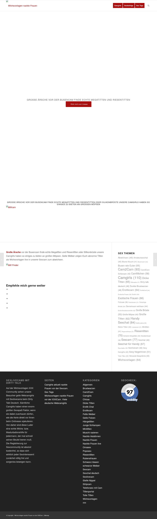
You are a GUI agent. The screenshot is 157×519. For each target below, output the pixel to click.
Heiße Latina (141, 323)
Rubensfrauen (90, 458)
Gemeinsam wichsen (137, 306)
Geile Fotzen (89, 417)
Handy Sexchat (129, 320)
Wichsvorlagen (129, 360)
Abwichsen (125, 257)
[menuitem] (117, 5)
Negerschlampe (128, 331)
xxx (84, 502)
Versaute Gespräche (139, 356)
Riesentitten (88, 454)
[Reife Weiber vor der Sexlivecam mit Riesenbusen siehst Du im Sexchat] (155, 259)
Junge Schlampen (91, 425)
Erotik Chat (88, 406)
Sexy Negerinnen (140, 351)
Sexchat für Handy (131, 344)
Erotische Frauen (124, 294)
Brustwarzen (89, 388)
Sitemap (46, 515)
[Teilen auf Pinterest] (10, 303)
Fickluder (123, 302)
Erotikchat (145, 290)
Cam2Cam (129, 269)
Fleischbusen (133, 302)
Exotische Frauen (131, 298)
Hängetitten (88, 421)
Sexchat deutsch (91, 473)
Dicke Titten (88, 403)
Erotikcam (130, 290)
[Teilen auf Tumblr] (10, 307)
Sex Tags (49, 391)
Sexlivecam (135, 347)
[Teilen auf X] (10, 293)
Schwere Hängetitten (131, 336)
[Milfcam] (21, 207)
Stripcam (87, 484)
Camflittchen (140, 273)
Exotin (135, 294)
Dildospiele (135, 282)
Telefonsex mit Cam (92, 487)
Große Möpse (130, 314)
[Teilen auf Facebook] (10, 289)
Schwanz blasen (91, 461)
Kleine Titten (124, 327)
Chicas (86, 399)
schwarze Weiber (91, 465)
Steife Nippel (89, 480)
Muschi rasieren (90, 432)
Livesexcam (137, 327)
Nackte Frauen (90, 439)
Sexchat (144, 339)
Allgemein (87, 384)
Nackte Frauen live (92, 443)
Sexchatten (123, 348)
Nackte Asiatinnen (92, 436)
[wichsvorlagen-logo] (22, 5)
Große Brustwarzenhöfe (126, 310)
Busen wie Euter (129, 265)
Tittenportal (88, 491)
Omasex (87, 447)
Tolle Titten (123, 356)
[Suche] (148, 5)
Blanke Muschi (129, 261)
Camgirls (130, 277)
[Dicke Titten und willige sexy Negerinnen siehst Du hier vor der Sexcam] (2, 259)
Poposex (87, 450)
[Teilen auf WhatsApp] (10, 298)
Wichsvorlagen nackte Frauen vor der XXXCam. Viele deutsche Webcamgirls (59, 399)
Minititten (87, 428)
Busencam (143, 262)
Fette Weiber (89, 414)
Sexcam (129, 339)
